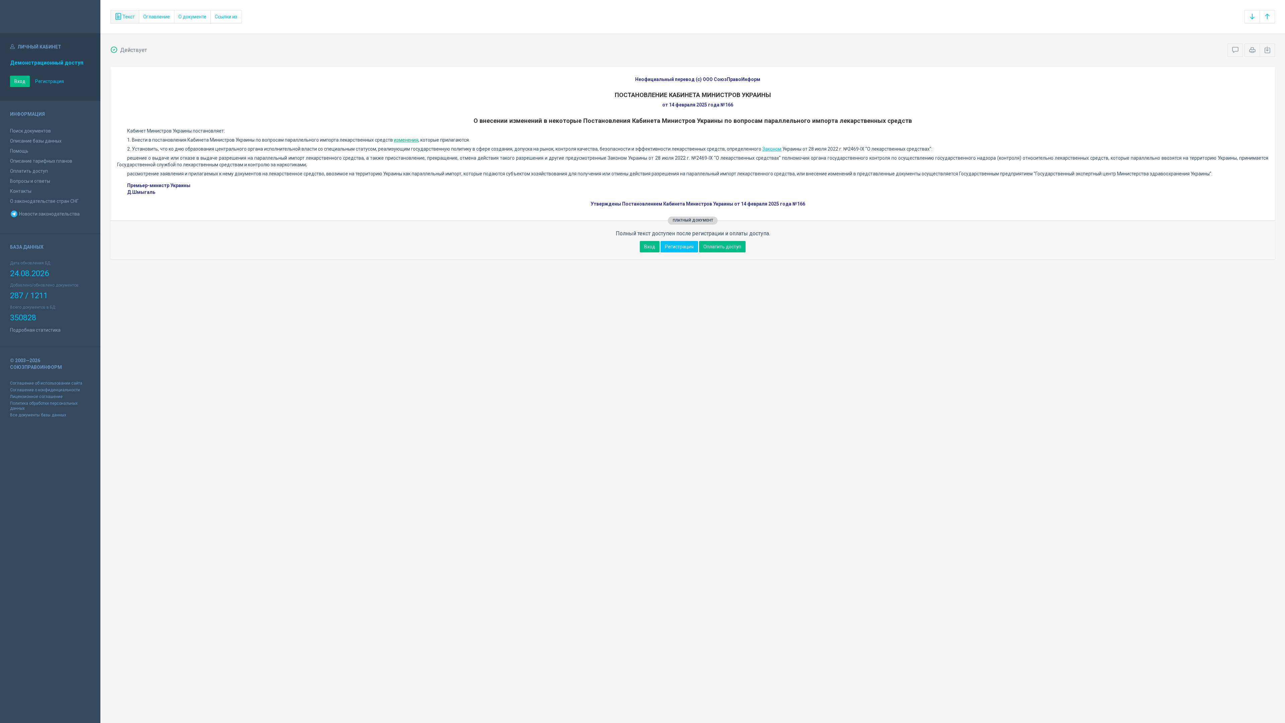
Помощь (19, 151)
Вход (19, 81)
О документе (192, 16)
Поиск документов (30, 131)
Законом (771, 149)
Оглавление (156, 16)
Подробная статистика (35, 330)
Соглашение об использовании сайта (46, 383)
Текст (128, 16)
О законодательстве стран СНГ (44, 201)
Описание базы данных (36, 141)
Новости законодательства (49, 214)
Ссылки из (226, 16)
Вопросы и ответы (30, 181)
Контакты (20, 191)
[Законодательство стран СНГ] (50, 16)
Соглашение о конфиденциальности (45, 390)
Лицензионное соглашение (36, 396)
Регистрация (49, 81)
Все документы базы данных (38, 415)
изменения (406, 140)
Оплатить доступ (29, 171)
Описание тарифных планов (41, 161)
